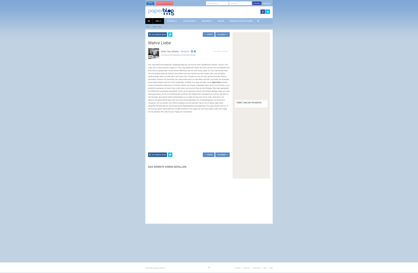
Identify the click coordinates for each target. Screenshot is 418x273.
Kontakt (238, 268)
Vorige (209, 34)
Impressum (257, 268)
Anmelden (256, 3)
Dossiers (206, 21)
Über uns (247, 268)
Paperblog (148, 268)
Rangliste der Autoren (241, 21)
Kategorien (189, 21)
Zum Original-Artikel (219, 51)
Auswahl (171, 21)
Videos (221, 21)
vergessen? (267, 3)
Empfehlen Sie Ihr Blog (165, 3)
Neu (158, 21)
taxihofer (184, 51)
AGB (271, 268)
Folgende (221, 34)
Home (150, 3)
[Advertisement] (217, 12)
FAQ (265, 268)
